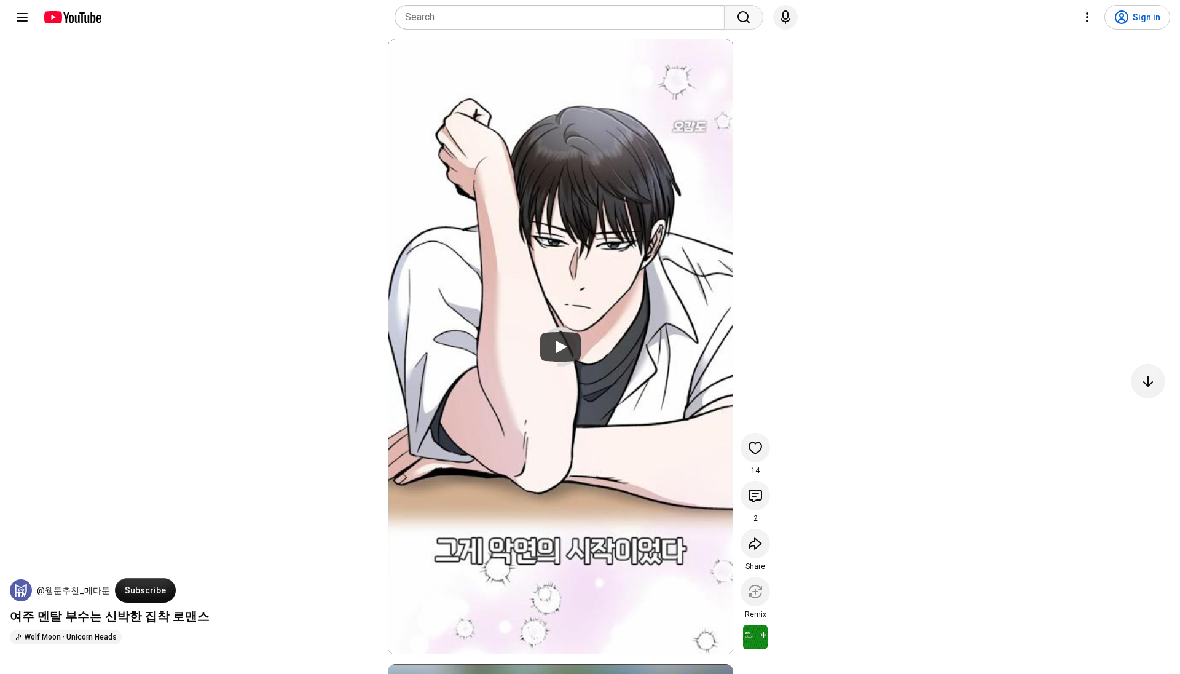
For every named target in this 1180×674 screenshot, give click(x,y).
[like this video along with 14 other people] (755, 447)
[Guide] (22, 17)
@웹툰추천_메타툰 (73, 590)
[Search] (743, 17)
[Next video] (1148, 381)
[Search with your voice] (785, 17)
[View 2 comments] (755, 495)
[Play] (560, 347)
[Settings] (1087, 17)
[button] (21, 590)
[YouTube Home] (72, 17)
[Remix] (755, 591)
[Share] (755, 543)
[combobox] (563, 17)
